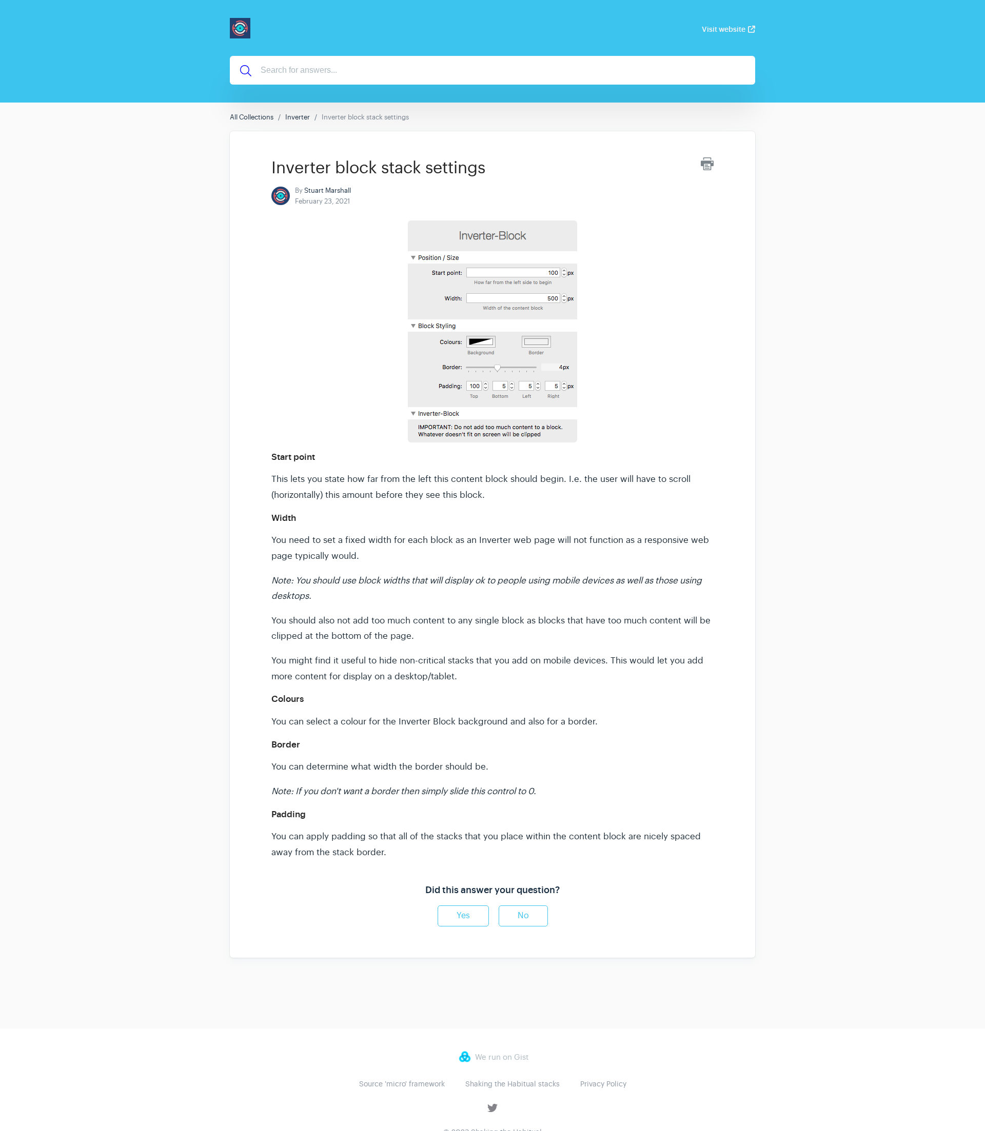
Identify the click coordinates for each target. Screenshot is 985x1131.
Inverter (297, 117)
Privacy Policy (603, 1083)
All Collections (251, 117)
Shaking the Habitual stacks (512, 1083)
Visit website (723, 29)
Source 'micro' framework (402, 1083)
